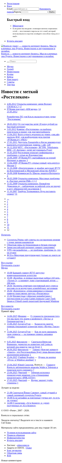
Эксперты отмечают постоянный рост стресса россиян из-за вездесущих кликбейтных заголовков (32, 287)
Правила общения (16, 435)
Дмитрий (22, 372)
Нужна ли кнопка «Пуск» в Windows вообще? (31, 358)
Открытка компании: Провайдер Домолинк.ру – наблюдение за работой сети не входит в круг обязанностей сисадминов (33, 186)
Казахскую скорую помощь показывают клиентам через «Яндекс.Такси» (33, 325)
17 (20, 106)
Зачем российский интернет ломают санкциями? (31, 247)
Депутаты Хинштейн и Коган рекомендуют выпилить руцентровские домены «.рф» (34, 143)
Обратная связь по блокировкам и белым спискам (31, 245)
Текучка (11, 84)
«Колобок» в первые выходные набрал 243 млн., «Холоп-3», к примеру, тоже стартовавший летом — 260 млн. (33, 280)
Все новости (7, 306)
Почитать (6, 235)
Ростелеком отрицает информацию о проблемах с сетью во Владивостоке (30, 153)
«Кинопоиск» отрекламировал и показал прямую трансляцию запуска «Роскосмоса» (30, 292)
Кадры (10, 74)
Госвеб (10, 69)
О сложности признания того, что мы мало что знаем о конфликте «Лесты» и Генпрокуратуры (33, 319)
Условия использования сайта (21, 432)
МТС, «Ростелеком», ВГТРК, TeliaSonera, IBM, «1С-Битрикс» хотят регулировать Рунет (33, 148)
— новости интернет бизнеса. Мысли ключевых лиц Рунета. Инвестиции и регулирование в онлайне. (29, 54)
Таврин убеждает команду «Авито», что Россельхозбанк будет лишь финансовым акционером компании (34, 352)
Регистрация (13, 3)
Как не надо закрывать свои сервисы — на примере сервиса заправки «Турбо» (32, 334)
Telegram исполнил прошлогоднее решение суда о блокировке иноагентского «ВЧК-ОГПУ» (28, 375)
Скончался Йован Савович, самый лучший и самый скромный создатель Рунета (32, 393)
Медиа (10, 66)
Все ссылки (7, 262)
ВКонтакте (18, 26)
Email (9, 9)
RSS (9, 455)
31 (16, 194)
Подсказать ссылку (10, 265)
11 (8, 227)
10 (8, 225)
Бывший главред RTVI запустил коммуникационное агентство (25, 274)
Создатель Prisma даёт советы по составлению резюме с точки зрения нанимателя (33, 241)
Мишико (22, 316)
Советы (10, 82)
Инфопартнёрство (16, 438)
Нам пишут (12, 79)
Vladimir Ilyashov (26, 357)
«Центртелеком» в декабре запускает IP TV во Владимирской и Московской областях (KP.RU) (33, 169)
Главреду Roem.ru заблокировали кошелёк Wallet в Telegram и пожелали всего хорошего (32, 367)
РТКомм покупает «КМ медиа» (22, 109)
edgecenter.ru (23, 445)
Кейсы (10, 77)
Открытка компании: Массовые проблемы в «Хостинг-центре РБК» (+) (33, 179)
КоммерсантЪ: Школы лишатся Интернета (39, 173)
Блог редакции (14, 450)
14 (39, 109)
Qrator (29, 448)
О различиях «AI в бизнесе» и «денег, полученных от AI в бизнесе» (28, 404)
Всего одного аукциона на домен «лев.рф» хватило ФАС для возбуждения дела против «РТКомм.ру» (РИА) (33, 137)
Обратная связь (14, 453)
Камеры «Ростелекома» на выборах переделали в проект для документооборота (29, 130)
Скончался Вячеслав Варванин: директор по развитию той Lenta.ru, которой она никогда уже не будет (30, 344)
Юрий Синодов (25, 365)
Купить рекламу (15, 41)
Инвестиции (13, 71)
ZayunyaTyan (24, 324)
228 (48, 145)
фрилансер (22, 342)
